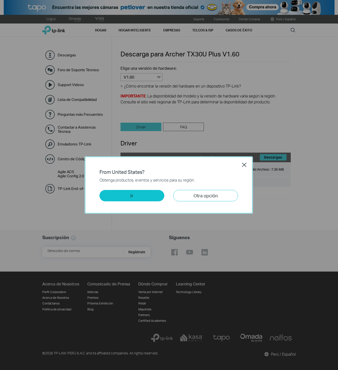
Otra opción (205, 195)
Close (244, 165)
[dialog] (169, 185)
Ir (131, 195)
